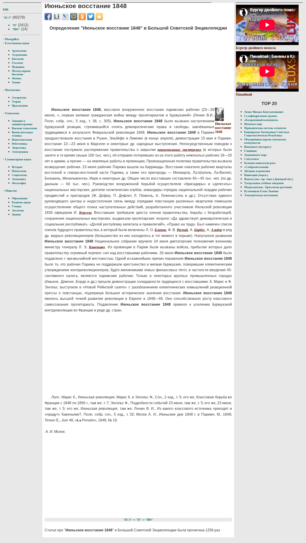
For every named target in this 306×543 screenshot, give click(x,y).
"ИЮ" (16, 29)
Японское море (253, 124)
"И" (14, 25)
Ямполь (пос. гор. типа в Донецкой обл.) (268, 179)
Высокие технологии (24, 128)
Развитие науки (21, 202)
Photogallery (12, 39)
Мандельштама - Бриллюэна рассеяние (268, 187)
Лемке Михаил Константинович (263, 112)
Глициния (250, 150)
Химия (16, 82)
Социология (19, 175)
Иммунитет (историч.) (257, 146)
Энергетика (19, 147)
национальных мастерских (179, 150)
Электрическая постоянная (261, 195)
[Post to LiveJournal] (65, 16)
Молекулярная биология (21, 72)
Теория (16, 101)
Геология (17, 62)
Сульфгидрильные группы (260, 116)
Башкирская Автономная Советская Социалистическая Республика (266, 134)
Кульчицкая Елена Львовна (261, 191)
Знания (16, 214)
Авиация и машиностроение (22, 122)
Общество (11, 190)
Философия (19, 183)
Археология (19, 50)
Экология (18, 210)
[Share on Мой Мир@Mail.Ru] (73, 16)
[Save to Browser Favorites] (99, 16)
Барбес (199, 230)
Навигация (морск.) (256, 175)
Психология (19, 171)
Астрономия (19, 54)
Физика (16, 78)
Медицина (18, 67)
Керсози (85, 213)
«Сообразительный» (256, 167)
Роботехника (19, 143)
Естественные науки (17, 43)
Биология (18, 58)
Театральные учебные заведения (264, 183)
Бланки (160, 230)
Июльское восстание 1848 (223, 128)
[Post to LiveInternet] (56, 16)
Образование (20, 198)
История (17, 167)
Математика (12, 90)
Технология (12, 113)
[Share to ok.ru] (82, 16)
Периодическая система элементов (265, 128)
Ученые (16, 206)
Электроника (20, 151)
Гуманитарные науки (18, 159)
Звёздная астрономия (257, 171)
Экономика (19, 179)
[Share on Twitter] (90, 16)
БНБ (6, 9)
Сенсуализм (251, 159)
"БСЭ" (7, 17)
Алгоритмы (19, 97)
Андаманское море (255, 155)
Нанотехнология (22, 139)
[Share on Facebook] (48, 16)
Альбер (216, 230)
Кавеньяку (97, 247)
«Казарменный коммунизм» (261, 120)
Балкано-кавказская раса (260, 163)
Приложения (20, 105)
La (79, 420)
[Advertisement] (130, 66)
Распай (182, 230)
